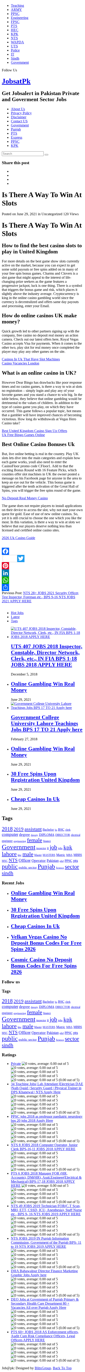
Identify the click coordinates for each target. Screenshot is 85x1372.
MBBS (77, 855)
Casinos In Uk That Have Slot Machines (31, 359)
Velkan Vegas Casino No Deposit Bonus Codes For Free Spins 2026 (46, 943)
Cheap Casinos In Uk (35, 799)
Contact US (19, 121)
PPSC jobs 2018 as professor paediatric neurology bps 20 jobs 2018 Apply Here (47, 1118)
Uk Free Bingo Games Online (23, 435)
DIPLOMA (46, 835)
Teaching (17, 5)
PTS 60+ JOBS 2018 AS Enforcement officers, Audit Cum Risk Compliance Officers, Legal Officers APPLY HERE (45, 1336)
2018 (7, 829)
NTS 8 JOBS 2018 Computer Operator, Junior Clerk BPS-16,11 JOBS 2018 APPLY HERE (44, 1147)
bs (56, 829)
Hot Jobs (17, 613)
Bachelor (48, 829)
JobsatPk (16, 81)
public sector (28, 867)
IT (12, 54)
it (48, 848)
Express (16, 137)
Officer (25, 860)
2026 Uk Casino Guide (18, 538)
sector (72, 866)
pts (75, 860)
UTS (14, 46)
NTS (14, 38)
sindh (7, 873)
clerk (67, 829)
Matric (60, 855)
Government (20, 62)
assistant (33, 829)
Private (16, 1064)
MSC (5, 860)
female (34, 840)
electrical (75, 835)
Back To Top (62, 1368)
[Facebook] (42, 551)
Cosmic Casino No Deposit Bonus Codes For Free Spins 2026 (44, 966)
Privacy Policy (21, 113)
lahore (9, 854)
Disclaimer (18, 117)
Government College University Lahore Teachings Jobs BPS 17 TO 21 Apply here (47, 723)
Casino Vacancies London (20, 363)
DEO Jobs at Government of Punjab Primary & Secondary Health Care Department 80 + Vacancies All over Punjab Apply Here (45, 1303)
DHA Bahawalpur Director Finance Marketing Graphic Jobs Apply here (44, 1273)
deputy (34, 835)
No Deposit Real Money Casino (25, 498)
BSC (61, 829)
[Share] (42, 587)
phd (62, 861)
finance (47, 841)
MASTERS (49, 855)
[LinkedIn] (42, 573)
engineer (7, 841)
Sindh (15, 58)
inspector (41, 848)
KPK (14, 34)
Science (60, 868)
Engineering (19, 18)
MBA (69, 855)
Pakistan (53, 860)
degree (24, 834)
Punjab (16, 129)
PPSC (15, 14)
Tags (14, 621)
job (53, 847)
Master (38, 855)
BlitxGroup (43, 1368)
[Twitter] (42, 558)
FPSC (15, 22)
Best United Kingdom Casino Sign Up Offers (34, 431)
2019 (19, 829)
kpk (67, 847)
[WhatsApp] (42, 580)
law (20, 855)
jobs (60, 848)
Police (15, 50)
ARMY (16, 10)
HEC (14, 30)
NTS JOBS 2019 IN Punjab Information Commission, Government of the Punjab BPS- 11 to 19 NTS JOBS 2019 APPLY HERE (46, 1242)
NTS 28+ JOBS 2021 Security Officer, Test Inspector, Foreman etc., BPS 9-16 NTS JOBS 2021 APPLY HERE (40, 597)
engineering (20, 841)
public (10, 866)
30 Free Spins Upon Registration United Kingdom (45, 777)
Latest (15, 617)
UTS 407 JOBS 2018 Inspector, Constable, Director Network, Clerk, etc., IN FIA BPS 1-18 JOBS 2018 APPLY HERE (46, 655)
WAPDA (17, 42)
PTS (14, 26)
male (27, 854)
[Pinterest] (42, 565)
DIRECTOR (62, 835)
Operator (39, 860)
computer (10, 834)
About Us (18, 109)
